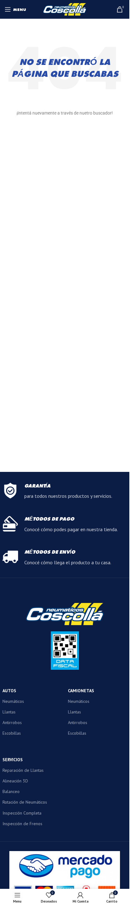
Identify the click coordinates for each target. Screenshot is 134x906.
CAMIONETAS (81, 690)
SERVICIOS (12, 759)
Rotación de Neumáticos (24, 802)
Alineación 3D (15, 781)
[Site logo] (65, 9)
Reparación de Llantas (23, 770)
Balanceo (11, 791)
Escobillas (11, 733)
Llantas (9, 712)
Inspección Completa (21, 813)
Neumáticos (13, 701)
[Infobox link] (64, 491)
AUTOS (9, 690)
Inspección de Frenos (22, 823)
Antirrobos (12, 722)
